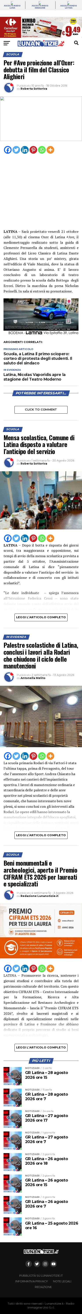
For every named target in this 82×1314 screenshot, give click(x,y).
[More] (50, 150)
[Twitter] (16, 150)
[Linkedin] (25, 150)
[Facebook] (8, 150)
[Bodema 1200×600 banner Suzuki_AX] (41, 334)
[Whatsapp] (42, 150)
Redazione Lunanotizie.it (39, 896)
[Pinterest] (33, 150)
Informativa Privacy (31, 1281)
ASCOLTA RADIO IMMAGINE (40, 7)
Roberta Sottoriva (34, 88)
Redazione (43, 1287)
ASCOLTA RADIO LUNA (12, 7)
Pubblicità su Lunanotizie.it (41, 1275)
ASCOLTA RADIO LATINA (68, 7)
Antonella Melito (33, 678)
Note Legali (62, 1281)
